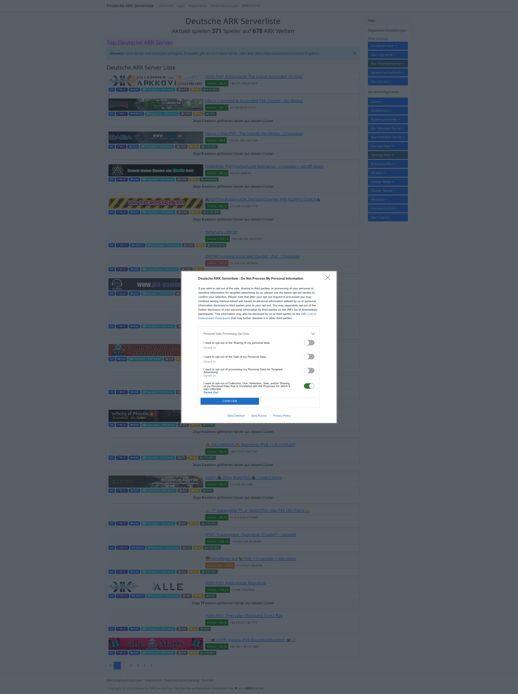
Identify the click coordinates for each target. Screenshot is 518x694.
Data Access (259, 415)
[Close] (329, 279)
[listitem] (259, 334)
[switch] (309, 342)
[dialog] (259, 347)
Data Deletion (236, 415)
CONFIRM (229, 401)
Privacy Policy (282, 415)
